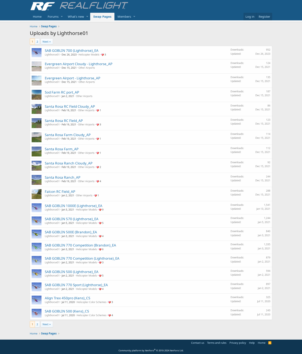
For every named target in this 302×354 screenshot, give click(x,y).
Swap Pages (102, 16)
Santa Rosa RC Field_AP (64, 120)
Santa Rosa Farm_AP (61, 149)
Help (252, 343)
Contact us (197, 343)
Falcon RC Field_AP (60, 191)
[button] (62, 16)
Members (124, 16)
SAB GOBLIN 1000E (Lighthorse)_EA (73, 205)
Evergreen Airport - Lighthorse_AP (72, 78)
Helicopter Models (88, 54)
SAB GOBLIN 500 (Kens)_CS (67, 311)
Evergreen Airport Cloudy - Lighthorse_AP (78, 63)
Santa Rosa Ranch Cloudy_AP (68, 163)
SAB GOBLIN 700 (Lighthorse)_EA (71, 50)
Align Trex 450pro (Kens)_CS (67, 298)
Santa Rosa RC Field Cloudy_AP (70, 106)
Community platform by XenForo (151, 350)
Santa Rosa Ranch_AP (62, 177)
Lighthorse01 (52, 54)
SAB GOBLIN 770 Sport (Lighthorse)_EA (76, 284)
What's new (76, 16)
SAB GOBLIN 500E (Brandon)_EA (71, 232)
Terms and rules (216, 343)
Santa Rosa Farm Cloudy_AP (68, 134)
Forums (53, 16)
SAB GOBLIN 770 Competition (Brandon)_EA (80, 245)
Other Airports (86, 67)
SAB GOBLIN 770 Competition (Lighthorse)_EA (82, 258)
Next (45, 41)
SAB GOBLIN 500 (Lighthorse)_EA (71, 271)
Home (37, 16)
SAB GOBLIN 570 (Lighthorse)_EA (71, 218)
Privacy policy (237, 343)
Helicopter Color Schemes (91, 302)
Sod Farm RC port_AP (62, 92)
